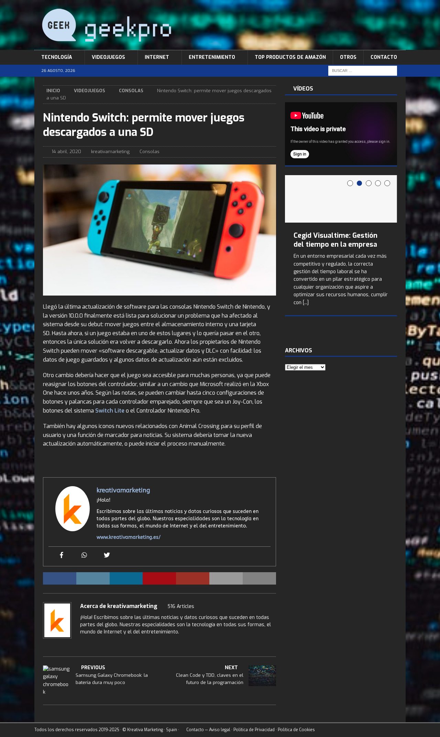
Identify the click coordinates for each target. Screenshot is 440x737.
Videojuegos (108, 57)
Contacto (384, 57)
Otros (348, 57)
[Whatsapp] (84, 555)
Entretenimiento (212, 57)
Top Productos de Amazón (290, 57)
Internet (157, 57)
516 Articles (180, 606)
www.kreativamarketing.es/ (129, 537)
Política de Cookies (296, 730)
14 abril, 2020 (66, 151)
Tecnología (56, 57)
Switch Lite (109, 410)
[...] (306, 302)
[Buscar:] (362, 70)
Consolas (150, 151)
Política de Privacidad (254, 730)
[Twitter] (107, 555)
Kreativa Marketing (145, 730)
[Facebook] (61, 555)
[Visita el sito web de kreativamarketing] (82, 644)
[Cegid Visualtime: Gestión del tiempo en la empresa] (341, 199)
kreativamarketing (110, 151)
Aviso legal (219, 730)
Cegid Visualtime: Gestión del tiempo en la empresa (335, 240)
